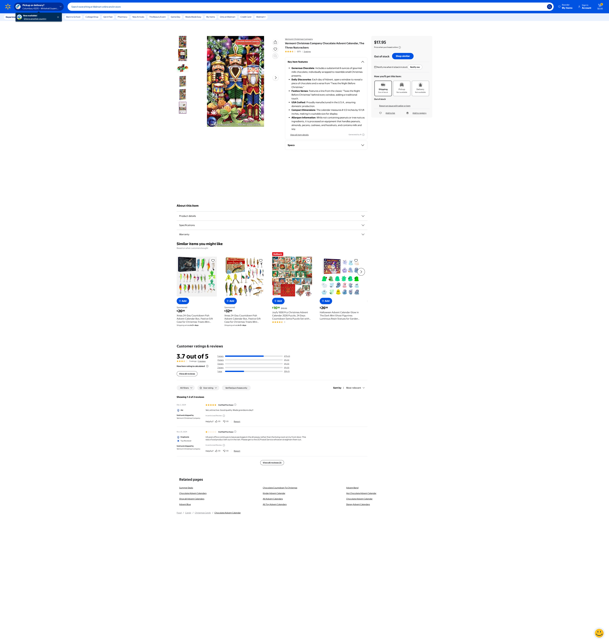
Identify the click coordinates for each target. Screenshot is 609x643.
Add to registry (419, 113)
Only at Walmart (227, 17)
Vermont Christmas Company (299, 39)
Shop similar (403, 56)
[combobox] (311, 7)
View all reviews (187, 373)
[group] (298, 51)
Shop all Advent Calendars (191, 499)
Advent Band (352, 487)
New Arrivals (138, 17)
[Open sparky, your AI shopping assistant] (599, 633)
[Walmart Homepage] (8, 7)
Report (237, 421)
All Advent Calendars (273, 499)
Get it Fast (108, 17)
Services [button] (32, 17)
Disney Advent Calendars (358, 504)
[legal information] (399, 47)
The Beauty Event (157, 17)
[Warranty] (363, 234)
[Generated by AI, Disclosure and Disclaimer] (363, 134)
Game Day (175, 17)
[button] (565, 7)
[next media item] (275, 78)
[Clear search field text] (542, 7)
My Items (210, 17)
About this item (188, 205)
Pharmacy (122, 17)
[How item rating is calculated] (207, 366)
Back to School (73, 17)
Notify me (415, 67)
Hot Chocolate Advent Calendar (361, 493)
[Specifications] (363, 225)
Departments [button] (12, 17)
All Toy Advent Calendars (275, 504)
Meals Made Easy (193, 17)
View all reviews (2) (272, 462)
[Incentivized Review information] (224, 415)
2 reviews (202, 361)
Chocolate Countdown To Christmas (280, 487)
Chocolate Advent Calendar (359, 499)
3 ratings (307, 51)
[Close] (59, 17)
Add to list (390, 113)
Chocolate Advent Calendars (192, 493)
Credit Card (245, 17)
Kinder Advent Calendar (274, 493)
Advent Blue (185, 504)
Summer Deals (186, 487)
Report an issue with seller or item (394, 105)
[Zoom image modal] (275, 56)
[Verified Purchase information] (235, 404)
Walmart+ (261, 17)
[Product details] (363, 216)
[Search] (549, 6)
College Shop (91, 17)
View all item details (299, 134)
